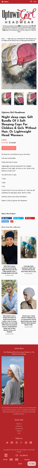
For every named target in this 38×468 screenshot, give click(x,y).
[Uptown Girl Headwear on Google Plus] (21, 443)
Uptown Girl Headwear (20, 450)
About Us (19, 424)
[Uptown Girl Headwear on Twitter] (7, 443)
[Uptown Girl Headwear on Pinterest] (17, 443)
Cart (34, 2)
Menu (6, 2)
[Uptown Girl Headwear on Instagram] (26, 443)
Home (3, 38)
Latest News (19, 348)
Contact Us (19, 426)
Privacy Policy (19, 428)
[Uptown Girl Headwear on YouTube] (31, 443)
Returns (19, 431)
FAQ (19, 433)
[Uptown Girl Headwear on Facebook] (12, 443)
